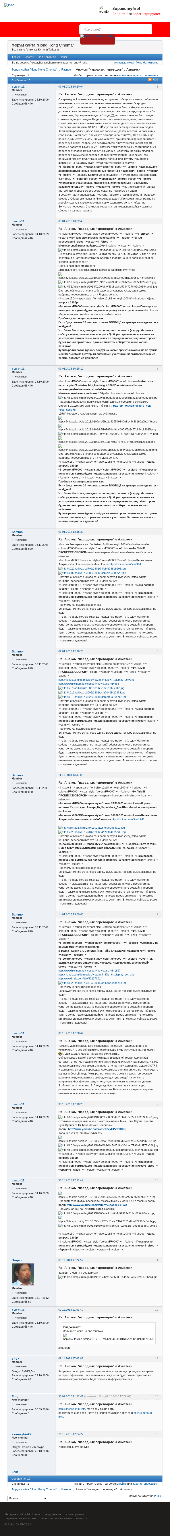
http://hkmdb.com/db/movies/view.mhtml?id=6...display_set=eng (96, 974)
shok (15, 1358)
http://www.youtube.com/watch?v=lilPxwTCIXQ (97, 1129)
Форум (16, 57)
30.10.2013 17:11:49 (70, 1180)
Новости (28, 57)
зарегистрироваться (145, 75)
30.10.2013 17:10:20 (70, 1104)
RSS (155, 79)
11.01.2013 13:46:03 (70, 775)
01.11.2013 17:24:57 (70, 1260)
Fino (15, 1396)
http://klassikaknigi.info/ (72, 1409)
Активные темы (124, 62)
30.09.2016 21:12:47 (70, 1396)
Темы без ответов (147, 62)
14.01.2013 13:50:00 (70, 914)
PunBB (158, 1496)
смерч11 (18, 86)
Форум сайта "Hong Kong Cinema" (43, 45)
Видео (17, 1260)
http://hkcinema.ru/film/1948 (128, 819)
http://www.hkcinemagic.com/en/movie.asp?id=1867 (89, 970)
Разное (66, 69)
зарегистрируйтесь (147, 13)
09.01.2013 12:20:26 (70, 651)
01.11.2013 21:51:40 (70, 1309)
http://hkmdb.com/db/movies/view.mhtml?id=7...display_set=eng (96, 679)
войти (123, 75)
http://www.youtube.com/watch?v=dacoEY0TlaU (97, 1205)
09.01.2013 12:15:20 (70, 531)
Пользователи (47, 57)
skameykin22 (21, 1434)
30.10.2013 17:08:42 (70, 1033)
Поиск (63, 57)
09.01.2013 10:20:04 (70, 86)
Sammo (17, 532)
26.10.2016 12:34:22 (70, 1434)
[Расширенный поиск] (97, 39)
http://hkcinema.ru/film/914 (125, 564)
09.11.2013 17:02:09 (70, 1358)
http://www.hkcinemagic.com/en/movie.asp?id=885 (88, 683)
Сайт (15, 1472)
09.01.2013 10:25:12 (70, 368)
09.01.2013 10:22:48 (70, 221)
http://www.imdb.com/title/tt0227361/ (79, 978)
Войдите (119, 13)
